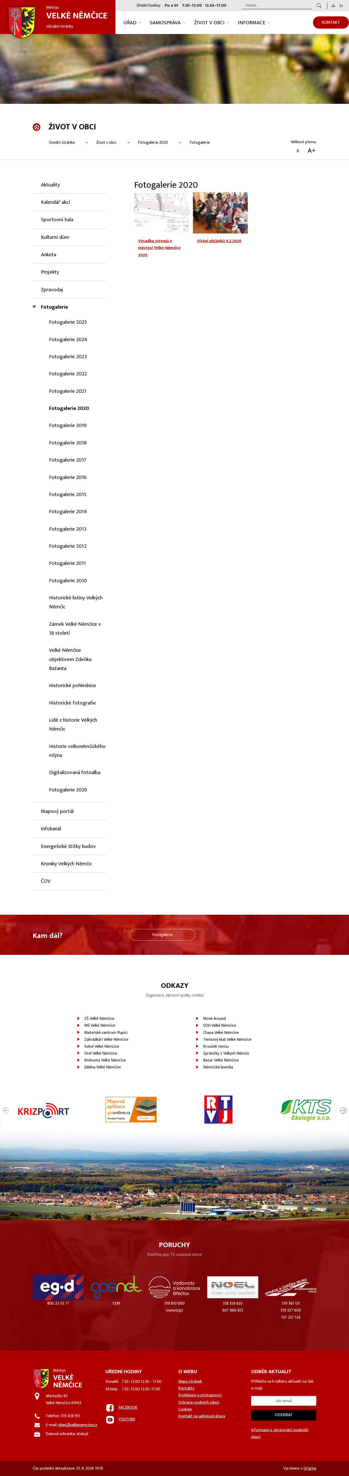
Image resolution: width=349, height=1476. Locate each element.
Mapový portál (57, 811)
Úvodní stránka (62, 142)
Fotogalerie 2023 (68, 356)
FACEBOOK (128, 1407)
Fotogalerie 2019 (68, 425)
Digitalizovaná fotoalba (74, 772)
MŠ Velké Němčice (99, 1025)
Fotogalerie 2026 (68, 789)
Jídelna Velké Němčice (102, 1067)
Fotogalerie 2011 (67, 563)
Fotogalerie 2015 (67, 494)
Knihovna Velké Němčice (105, 1060)
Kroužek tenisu (216, 1046)
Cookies (185, 1409)
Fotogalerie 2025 (68, 322)
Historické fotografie (72, 702)
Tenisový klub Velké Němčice (227, 1039)
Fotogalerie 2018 (68, 442)
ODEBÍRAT (284, 1415)
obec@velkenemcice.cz (77, 1425)
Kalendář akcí (55, 202)
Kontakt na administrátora (201, 1416)
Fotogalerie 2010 (68, 580)
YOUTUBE (127, 1419)
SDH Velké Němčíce (219, 1025)
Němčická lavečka (218, 1067)
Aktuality (50, 184)
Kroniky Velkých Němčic (66, 863)
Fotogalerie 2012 (68, 546)
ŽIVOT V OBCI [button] (209, 22)
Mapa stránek (190, 1381)
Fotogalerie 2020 (153, 142)
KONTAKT (331, 22)
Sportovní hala (57, 219)
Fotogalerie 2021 (67, 391)
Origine (310, 1468)
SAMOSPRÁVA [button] (165, 22)
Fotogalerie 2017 (67, 459)
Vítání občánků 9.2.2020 (219, 241)
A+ (312, 150)
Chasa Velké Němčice (221, 1032)
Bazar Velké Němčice (221, 1060)
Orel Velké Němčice (100, 1053)
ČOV (46, 881)
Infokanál (51, 828)
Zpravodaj (52, 289)
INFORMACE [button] (251, 22)
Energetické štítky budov (68, 846)
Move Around (214, 1018)
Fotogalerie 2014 (68, 511)
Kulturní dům (55, 237)
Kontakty (186, 1388)
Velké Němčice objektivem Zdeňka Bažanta (70, 659)
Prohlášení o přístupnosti (200, 1395)
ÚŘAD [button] (130, 22)
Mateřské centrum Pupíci (105, 1032)
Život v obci (106, 142)
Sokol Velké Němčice (101, 1046)
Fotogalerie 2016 (68, 477)
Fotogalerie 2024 (68, 339)
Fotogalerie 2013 (67, 528)
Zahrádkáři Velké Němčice (106, 1039)
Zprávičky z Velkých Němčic (226, 1053)
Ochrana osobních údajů (198, 1402)
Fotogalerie (200, 142)
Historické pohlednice (72, 685)
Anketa (48, 254)
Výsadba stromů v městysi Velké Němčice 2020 (159, 248)
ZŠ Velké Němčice (99, 1018)
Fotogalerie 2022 (68, 373)
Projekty (50, 271)
